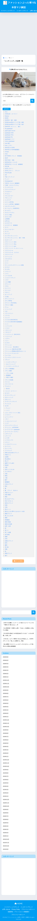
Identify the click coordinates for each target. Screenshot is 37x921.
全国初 (6, 457)
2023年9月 (5, 769)
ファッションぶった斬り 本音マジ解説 (20, 5)
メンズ (6, 423)
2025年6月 (5, 700)
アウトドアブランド (10, 189)
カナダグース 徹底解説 (11, 225)
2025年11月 (6, 683)
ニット (6, 324)
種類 (6, 517)
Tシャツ (7, 179)
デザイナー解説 (9, 305)
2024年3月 (5, 750)
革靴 (6, 549)
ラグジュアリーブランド (11, 425)
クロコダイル (8, 258)
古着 (6, 467)
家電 (6, 475)
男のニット (8, 509)
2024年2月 (5, 753)
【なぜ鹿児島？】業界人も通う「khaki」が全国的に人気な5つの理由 (18, 629)
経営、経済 (8, 526)
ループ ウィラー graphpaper (12, 429)
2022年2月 (5, 832)
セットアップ (8, 294)
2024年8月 (5, 733)
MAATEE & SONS (10, 147)
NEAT (6, 158)
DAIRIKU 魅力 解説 (11, 120)
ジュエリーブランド (10, 277)
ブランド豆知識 (9, 380)
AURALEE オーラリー (11, 114)
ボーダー (7, 393)
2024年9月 (5, 730)
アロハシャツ (8, 198)
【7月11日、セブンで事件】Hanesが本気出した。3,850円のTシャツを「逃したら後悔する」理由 (18, 640)
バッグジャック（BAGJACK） (13, 334)
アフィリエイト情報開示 (21, 911)
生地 (6, 507)
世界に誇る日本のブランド (12, 452)
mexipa (7, 151)
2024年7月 (5, 736)
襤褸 (6, 536)
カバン (6, 227)
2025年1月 (5, 716)
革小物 (6, 547)
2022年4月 (5, 826)
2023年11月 (6, 763)
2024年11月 (6, 723)
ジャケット (8, 271)
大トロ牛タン (8, 471)
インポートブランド (22, 10)
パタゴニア (8, 332)
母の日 (8, 388)
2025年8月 (5, 693)
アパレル (7, 193)
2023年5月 (5, 783)
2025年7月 (5, 696)
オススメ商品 (8, 214)
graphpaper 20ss (9, 135)
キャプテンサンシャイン (11, 235)
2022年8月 (5, 813)
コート (6, 263)
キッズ (6, 231)
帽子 (6, 480)
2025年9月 (5, 690)
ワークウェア (8, 450)
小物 (6, 478)
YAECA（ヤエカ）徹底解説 (12, 183)
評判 (6, 538)
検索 (34, 612)
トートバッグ (8, 309)
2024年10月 (6, 726)
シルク (6, 279)
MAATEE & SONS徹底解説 (12, 149)
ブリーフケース (9, 384)
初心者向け (8, 459)
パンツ (6, 340)
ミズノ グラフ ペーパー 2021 (12, 412)
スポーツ (7, 292)
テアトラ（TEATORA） (11, 303)
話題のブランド (9, 541)
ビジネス (7, 342)
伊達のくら (8, 454)
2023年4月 (5, 786)
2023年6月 (5, 779)
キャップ (7, 233)
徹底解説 (8, 375)
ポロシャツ (8, 399)
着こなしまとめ (9, 515)
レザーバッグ (8, 433)
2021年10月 (6, 846)
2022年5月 (5, 822)
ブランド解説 (8, 370)
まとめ (6, 405)
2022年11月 (6, 803)
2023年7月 (5, 776)
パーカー (7, 328)
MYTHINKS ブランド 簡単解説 (13, 156)
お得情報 (7, 219)
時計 (6, 486)
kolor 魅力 (7, 143)
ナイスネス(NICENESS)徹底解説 (13, 321)
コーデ (6, 261)
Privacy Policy (16, 909)
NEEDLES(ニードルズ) (11, 162)
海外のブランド (9, 503)
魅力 (6, 555)
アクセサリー (8, 191)
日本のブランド (9, 484)
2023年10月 (6, 766)
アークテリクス (9, 187)
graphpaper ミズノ (10, 139)
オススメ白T (8, 216)
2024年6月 (5, 740)
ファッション (8, 345)
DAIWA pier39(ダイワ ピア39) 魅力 (14, 124)
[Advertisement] (18, 34)
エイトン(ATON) (10, 202)
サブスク (7, 267)
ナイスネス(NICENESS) (11, 319)
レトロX (7, 438)
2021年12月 (6, 839)
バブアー (7, 338)
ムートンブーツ (9, 417)
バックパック (8, 336)
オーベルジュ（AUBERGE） (12, 208)
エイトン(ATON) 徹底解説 (12, 204)
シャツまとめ (8, 275)
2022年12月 (6, 799)
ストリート (8, 288)
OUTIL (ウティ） (9, 168)
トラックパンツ (9, 313)
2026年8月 (5, 657)
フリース (7, 382)
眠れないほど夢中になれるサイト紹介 (15, 511)
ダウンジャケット (9, 298)
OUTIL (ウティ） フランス (12, 170)
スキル (6, 286)
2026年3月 (5, 670)
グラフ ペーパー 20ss (10, 244)
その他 (6, 296)
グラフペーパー (9, 254)
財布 (6, 543)
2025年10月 (6, 687)
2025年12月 (6, 680)
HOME (20, 903)
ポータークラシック (10, 395)
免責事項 (10, 911)
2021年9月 (5, 849)
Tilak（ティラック (9, 177)
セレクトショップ (10, 364)
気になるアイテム (9, 499)
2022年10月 (6, 806)
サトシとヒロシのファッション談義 (14, 265)
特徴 (6, 505)
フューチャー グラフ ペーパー (13, 357)
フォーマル (8, 355)
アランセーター (9, 195)
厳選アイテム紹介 (9, 463)
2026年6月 (5, 660)
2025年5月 (5, 703)
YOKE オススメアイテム (12, 185)
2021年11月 (6, 842)
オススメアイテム (9, 212)
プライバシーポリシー (28, 909)
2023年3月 (5, 789)
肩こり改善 (8, 532)
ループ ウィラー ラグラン (11, 431)
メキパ (6, 419)
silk (6, 174)
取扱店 (6, 465)
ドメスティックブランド (8, 10)
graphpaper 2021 (9, 132)
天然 (6, 473)
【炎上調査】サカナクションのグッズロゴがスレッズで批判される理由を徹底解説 (18, 645)
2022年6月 (5, 819)
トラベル (7, 315)
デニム (6, 307)
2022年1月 (5, 836)
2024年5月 (5, 743)
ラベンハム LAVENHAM (11, 427)
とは (6, 311)
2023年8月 (5, 773)
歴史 (6, 496)
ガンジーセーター (9, 229)
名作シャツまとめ (9, 469)
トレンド (7, 317)
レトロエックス (9, 440)
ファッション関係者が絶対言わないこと (15, 351)
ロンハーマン (8, 448)
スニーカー (8, 290)
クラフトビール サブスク (12, 252)
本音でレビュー (9, 492)
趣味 (6, 545)
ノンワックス (8, 326)
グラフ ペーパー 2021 (10, 242)
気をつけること (9, 501)
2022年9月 (5, 809)
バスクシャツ (8, 330)
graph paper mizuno (10, 130)
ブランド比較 (9, 373)
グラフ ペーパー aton (10, 246)
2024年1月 (5, 756)
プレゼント (8, 386)
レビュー (7, 442)
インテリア (8, 200)
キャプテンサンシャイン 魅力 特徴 (15, 237)
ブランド (7, 359)
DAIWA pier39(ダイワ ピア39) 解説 (14, 122)
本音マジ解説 (9, 377)
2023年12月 (6, 760)
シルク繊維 (8, 282)
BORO (6, 118)
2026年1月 (5, 677)
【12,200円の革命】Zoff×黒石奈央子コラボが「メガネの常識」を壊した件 (18, 634)
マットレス (8, 403)
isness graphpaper (9, 141)
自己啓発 (7, 534)
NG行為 (7, 166)
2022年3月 (5, 829)
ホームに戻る (19, 561)
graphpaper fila (9, 137)
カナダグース (8, 223)
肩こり (6, 530)
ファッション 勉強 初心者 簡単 (13, 349)
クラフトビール (9, 250)
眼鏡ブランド (8, 513)
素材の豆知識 (8, 524)
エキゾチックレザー (10, 206)
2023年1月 (5, 796)
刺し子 (6, 461)
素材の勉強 (8, 522)
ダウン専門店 (8, 300)
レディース (8, 436)
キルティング (8, 240)
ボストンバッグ (9, 397)
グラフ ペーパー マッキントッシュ (14, 248)
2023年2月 (5, 793)
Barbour (7, 116)
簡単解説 (7, 520)
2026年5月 (5, 663)
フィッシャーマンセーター (12, 353)
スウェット (8, 284)
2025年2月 (5, 713)
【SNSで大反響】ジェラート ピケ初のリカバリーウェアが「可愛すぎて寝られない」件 (18, 623)
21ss (6, 112)
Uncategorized (8, 181)
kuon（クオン (8, 145)
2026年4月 (5, 667)
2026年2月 (5, 673)
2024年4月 (5, 746)
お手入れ (7, 221)
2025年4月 (5, 706)
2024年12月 (6, 720)
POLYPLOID (8, 172)
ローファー (8, 446)
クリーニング (8, 256)
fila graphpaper (9, 128)
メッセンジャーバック (11, 421)
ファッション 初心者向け (12, 347)
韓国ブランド (8, 553)
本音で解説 (8, 494)
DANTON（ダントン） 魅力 (12, 126)
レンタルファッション (11, 444)
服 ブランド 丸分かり (11, 490)
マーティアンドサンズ (11, 401)
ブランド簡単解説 (9, 368)
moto (6, 153)
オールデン (8, 210)
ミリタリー (8, 414)
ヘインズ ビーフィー (11, 391)
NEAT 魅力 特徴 (9, 160)
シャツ (6, 273)
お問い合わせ (6, 909)
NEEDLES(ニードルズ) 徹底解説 (14, 164)
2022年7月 (5, 816)
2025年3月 (5, 710)
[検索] (32, 101)
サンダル (7, 269)
